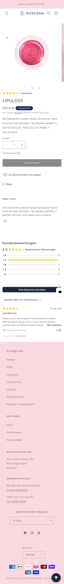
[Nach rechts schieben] (39, 88)
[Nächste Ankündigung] (58, 4)
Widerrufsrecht (15, 396)
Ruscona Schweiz (22, 578)
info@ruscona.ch (17, 490)
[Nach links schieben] (24, 88)
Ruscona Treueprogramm (21, 404)
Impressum (13, 374)
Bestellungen (14, 432)
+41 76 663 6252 (16, 501)
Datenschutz (14, 382)
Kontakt (11, 359)
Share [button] (9, 184)
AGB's (10, 367)
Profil (9, 424)
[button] (6, 13)
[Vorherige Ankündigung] (6, 4)
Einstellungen (14, 439)
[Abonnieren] (50, 521)
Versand (18, 112)
